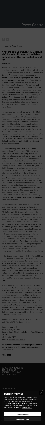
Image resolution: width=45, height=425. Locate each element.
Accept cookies (23, 414)
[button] (41, 393)
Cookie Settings (22, 419)
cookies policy (27, 407)
